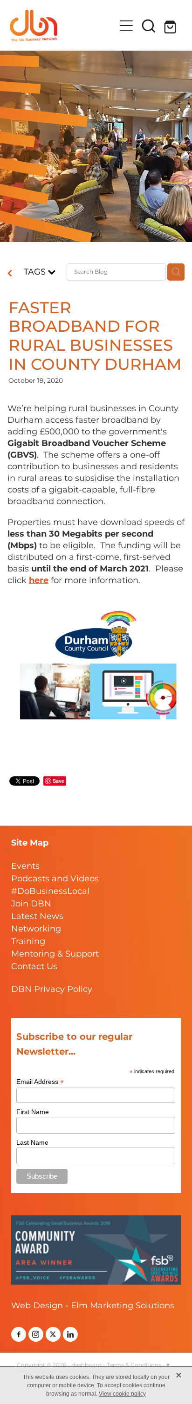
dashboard (86, 1365)
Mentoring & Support (55, 954)
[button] (148, 25)
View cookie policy (122, 1394)
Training (28, 941)
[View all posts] (9, 274)
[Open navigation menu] (126, 25)
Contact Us (34, 966)
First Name (32, 1111)
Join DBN (31, 904)
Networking (36, 929)
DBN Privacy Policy (51, 989)
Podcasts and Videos (55, 879)
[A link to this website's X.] (53, 1334)
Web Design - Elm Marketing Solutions (92, 1305)
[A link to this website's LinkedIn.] (70, 1334)
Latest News (37, 916)
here (38, 580)
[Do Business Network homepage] (63, 25)
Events (25, 866)
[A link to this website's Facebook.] (18, 1334)
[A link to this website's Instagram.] (35, 1334)
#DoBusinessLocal (50, 891)
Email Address (40, 1081)
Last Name (32, 1142)
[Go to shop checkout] (171, 25)
